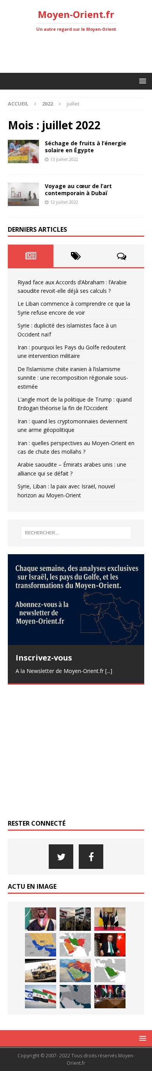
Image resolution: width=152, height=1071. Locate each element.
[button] (141, 81)
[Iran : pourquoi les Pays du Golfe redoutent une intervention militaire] (40, 945)
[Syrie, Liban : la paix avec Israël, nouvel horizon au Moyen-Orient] (40, 996)
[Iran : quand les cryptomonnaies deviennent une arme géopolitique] (40, 970)
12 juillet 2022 (64, 202)
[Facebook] (91, 856)
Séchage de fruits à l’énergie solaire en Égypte (85, 146)
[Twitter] (61, 856)
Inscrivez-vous (44, 657)
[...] (108, 671)
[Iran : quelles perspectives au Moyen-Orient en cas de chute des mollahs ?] (75, 970)
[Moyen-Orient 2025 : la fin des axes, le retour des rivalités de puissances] (75, 996)
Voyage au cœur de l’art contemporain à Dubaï (78, 189)
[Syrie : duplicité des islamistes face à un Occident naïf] (109, 919)
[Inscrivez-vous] (76, 599)
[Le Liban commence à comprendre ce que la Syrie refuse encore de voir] (75, 919)
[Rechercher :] (76, 532)
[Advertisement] (80, 52)
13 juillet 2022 (64, 159)
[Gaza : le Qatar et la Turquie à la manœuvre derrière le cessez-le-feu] (109, 996)
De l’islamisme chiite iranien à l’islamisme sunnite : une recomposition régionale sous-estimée (73, 377)
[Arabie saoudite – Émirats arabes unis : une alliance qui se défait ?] (109, 970)
